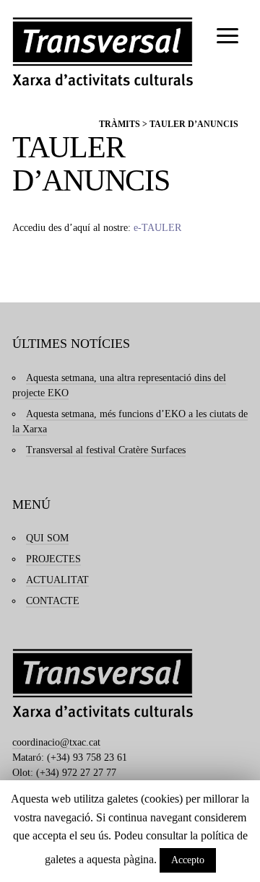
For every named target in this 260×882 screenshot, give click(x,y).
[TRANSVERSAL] (102, 51)
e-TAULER (157, 227)
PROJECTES (53, 559)
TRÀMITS (119, 124)
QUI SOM (47, 538)
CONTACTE (52, 600)
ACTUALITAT (57, 580)
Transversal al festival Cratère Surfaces (106, 450)
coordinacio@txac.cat (56, 742)
